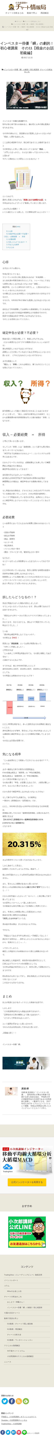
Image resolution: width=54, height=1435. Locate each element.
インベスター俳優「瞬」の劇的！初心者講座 (21, 70)
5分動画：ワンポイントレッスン (20, 1340)
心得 (9, 231)
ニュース (7, 1362)
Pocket (19, 1432)
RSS (19, 1401)
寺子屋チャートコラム (16, 1351)
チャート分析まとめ (14, 13)
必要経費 (11, 239)
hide (18, 227)
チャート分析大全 (14, 1335)
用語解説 (45, 13)
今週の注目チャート (12, 1313)
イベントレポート (11, 1280)
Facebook (2, 1432)
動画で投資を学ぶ (11, 1318)
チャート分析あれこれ (13, 1297)
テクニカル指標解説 (12, 1346)
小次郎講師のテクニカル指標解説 (20, 1356)
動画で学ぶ (32, 13)
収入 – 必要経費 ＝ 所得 (14, 237)
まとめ (10, 247)
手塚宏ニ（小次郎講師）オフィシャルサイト (18, 1417)
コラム (6, 1286)
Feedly (26, 1401)
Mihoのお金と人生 (14, 1291)
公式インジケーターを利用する (27, 1182)
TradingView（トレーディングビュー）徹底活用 (23, 1275)
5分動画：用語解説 (14, 1329)
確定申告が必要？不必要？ (17, 234)
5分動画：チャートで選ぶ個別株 (20, 1324)
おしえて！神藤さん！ (16, 1302)
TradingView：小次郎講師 (11, 1424)
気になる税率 (12, 245)
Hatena (13, 1432)
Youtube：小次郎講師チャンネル (14, 1420)
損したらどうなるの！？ (16, 242)
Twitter (8, 1432)
